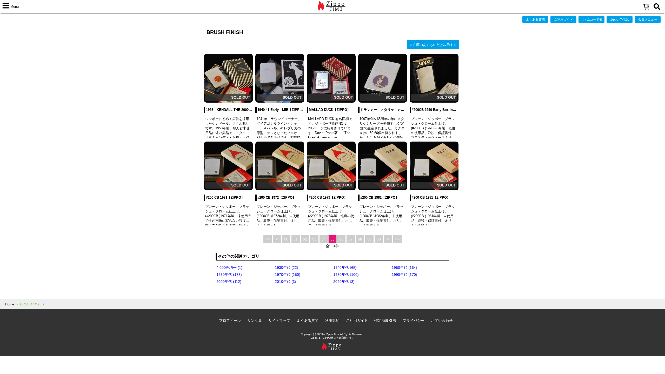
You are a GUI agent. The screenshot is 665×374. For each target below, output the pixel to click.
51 (296, 239)
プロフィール (230, 320)
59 (369, 239)
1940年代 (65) (345, 267)
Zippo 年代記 (619, 19)
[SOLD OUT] (228, 101)
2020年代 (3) (344, 281)
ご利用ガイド (563, 19)
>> (397, 239)
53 (314, 239)
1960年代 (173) (229, 274)
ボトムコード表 (591, 19)
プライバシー (413, 320)
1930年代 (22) (286, 267)
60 (379, 239)
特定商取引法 (385, 320)
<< (267, 239)
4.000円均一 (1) (229, 267)
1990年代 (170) (404, 274)
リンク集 (254, 320)
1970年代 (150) (287, 274)
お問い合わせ (442, 320)
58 (360, 239)
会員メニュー (647, 19)
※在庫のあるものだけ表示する (433, 45)
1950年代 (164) (404, 267)
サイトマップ (279, 320)
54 (324, 239)
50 (286, 239)
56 (341, 239)
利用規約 (332, 320)
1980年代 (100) (346, 274)
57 (351, 239)
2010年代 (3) (285, 281)
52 (305, 239)
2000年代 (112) (228, 281)
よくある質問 (535, 19)
